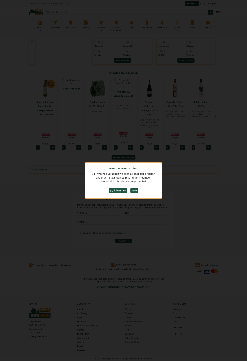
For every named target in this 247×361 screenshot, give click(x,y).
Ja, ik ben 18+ (118, 190)
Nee (134, 190)
